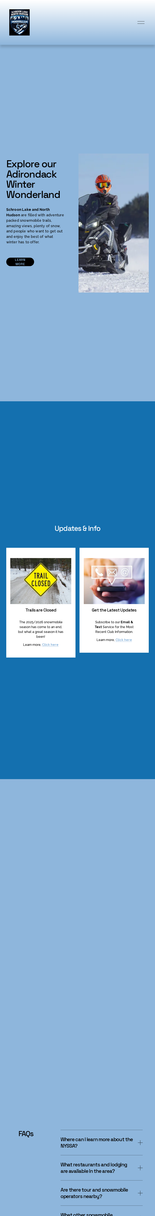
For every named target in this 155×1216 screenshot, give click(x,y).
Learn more (20, 262)
